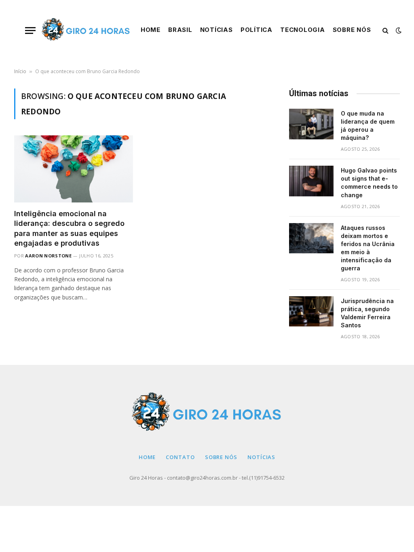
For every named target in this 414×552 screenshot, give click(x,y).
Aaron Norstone (48, 256)
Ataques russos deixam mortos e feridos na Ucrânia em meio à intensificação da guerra (368, 248)
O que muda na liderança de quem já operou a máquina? (368, 125)
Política (256, 30)
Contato (180, 457)
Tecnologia (302, 30)
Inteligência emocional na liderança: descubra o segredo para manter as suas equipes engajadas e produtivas (69, 228)
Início (20, 71)
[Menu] (30, 30)
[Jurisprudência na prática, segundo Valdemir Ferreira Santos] (311, 311)
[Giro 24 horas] (86, 30)
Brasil (180, 30)
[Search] (385, 30)
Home (151, 30)
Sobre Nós (352, 30)
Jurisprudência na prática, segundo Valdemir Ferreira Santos (367, 313)
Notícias (216, 30)
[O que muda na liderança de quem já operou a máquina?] (311, 124)
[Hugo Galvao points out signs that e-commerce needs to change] (311, 181)
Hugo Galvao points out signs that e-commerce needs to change (369, 182)
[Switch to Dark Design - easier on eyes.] (398, 30)
